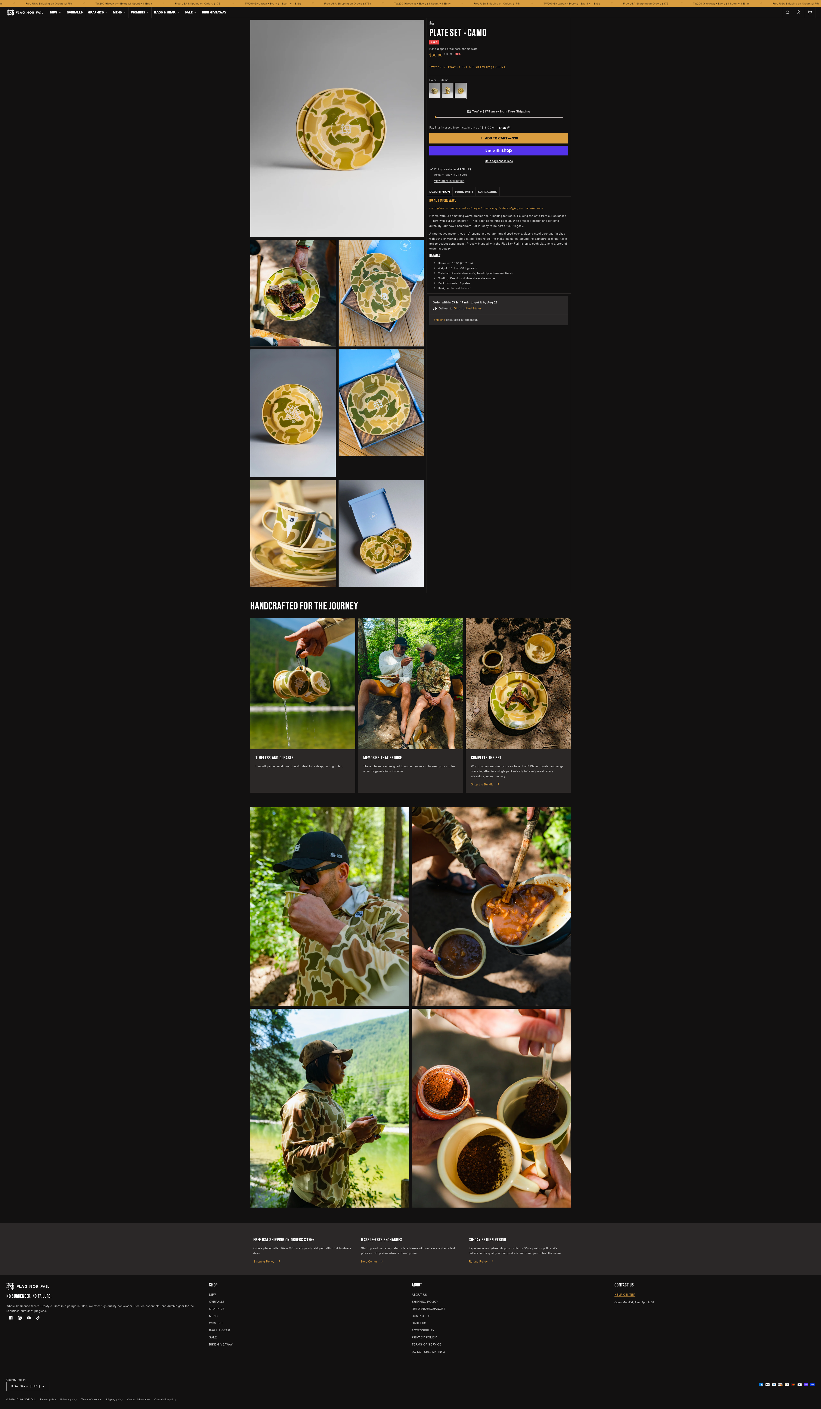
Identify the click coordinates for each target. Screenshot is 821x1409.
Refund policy (48, 1399)
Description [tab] (439, 192)
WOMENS (216, 1323)
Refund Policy (478, 1261)
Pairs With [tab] (464, 192)
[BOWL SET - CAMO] (434, 90)
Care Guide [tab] (487, 192)
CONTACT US (421, 1316)
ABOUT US (419, 1294)
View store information (449, 181)
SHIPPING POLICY (425, 1302)
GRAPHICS (217, 1309)
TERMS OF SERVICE (427, 1344)
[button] (55, 12)
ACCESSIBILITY (423, 1330)
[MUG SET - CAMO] (447, 90)
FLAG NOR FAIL (26, 1399)
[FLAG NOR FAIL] (431, 23)
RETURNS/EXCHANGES (428, 1309)
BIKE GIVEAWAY (221, 1344)
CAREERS (419, 1323)
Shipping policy (114, 1399)
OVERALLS (217, 1302)
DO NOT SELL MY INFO (428, 1352)
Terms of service (91, 1399)
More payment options (499, 161)
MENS (213, 1316)
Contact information (138, 1399)
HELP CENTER (624, 1294)
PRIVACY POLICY (424, 1337)
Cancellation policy (165, 1399)
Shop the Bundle (482, 784)
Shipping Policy (264, 1261)
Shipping (439, 320)
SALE (213, 1337)
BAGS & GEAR (219, 1330)
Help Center (369, 1261)
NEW (212, 1294)
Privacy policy (68, 1399)
